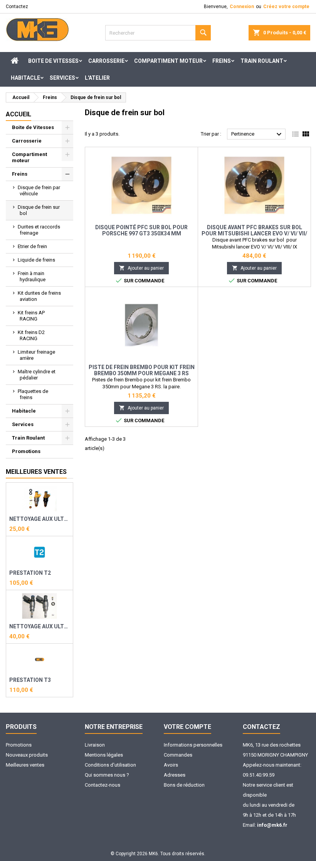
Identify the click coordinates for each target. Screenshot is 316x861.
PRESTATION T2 (30, 573)
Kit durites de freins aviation (39, 296)
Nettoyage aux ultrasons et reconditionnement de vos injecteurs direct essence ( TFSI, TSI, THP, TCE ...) (39, 626)
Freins (221, 61)
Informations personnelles (193, 745)
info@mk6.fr (272, 825)
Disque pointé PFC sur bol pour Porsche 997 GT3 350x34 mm (141, 230)
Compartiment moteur (168, 61)
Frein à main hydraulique (31, 276)
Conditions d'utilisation (110, 765)
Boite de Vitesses (53, 61)
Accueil (18, 114)
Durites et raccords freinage (39, 230)
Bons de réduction (184, 785)
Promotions (26, 451)
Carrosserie (106, 61)
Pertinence (257, 134)
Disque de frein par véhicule (39, 190)
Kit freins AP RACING (31, 316)
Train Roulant (261, 61)
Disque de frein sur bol (39, 210)
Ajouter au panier (141, 268)
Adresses (174, 775)
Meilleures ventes (25, 765)
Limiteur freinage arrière (36, 355)
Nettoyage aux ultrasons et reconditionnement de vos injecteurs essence (39, 519)
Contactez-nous (102, 785)
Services (62, 78)
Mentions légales (104, 755)
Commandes (178, 755)
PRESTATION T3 (30, 680)
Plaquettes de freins (33, 394)
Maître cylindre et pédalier (36, 375)
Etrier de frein (32, 246)
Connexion (242, 6)
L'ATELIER (97, 78)
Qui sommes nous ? (107, 775)
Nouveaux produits (27, 755)
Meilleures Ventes (36, 471)
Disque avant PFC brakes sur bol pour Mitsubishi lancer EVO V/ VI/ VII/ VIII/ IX (254, 233)
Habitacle (25, 78)
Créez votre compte (286, 6)
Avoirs (171, 765)
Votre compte (187, 726)
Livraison (95, 745)
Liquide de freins (36, 260)
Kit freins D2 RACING (31, 335)
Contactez (17, 6)
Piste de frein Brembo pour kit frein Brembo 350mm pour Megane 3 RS (142, 370)
